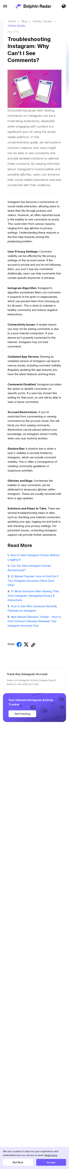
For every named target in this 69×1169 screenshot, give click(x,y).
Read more (51, 1155)
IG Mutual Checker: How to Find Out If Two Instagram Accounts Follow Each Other (33, 581)
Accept (51, 1162)
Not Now (18, 1162)
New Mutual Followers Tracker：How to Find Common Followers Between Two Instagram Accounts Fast (34, 621)
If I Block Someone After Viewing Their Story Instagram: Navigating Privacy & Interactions (33, 596)
